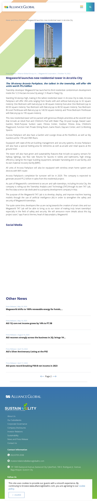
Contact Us (12, 443)
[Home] (19, 7)
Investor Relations (15, 431)
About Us (11, 416)
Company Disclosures (16, 427)
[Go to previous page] (42, 376)
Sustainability (12, 435)
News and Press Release (15, 20)
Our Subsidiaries (14, 420)
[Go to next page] (54, 376)
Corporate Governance (17, 424)
